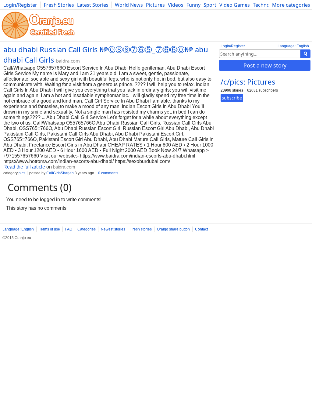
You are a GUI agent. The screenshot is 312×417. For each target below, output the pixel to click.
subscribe (232, 98)
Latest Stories (92, 5)
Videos (175, 5)
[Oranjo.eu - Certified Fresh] (38, 38)
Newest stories (113, 229)
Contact (201, 229)
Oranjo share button (173, 229)
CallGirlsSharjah (60, 173)
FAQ (68, 229)
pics (22, 173)
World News (129, 5)
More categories (291, 5)
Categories (86, 229)
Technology (266, 5)
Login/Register (20, 5)
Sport (210, 5)
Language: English (293, 46)
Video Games (234, 5)
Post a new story (264, 65)
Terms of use (49, 229)
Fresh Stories (59, 5)
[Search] (305, 53)
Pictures (155, 5)
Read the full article (24, 166)
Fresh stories (141, 229)
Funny (193, 5)
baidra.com (68, 61)
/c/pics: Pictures (248, 82)
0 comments (108, 173)
